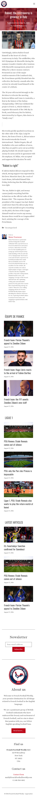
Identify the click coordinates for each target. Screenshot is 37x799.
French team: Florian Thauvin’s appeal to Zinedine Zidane (17, 341)
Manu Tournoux (15, 237)
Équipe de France (14, 316)
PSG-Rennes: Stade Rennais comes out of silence (15, 442)
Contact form (18, 774)
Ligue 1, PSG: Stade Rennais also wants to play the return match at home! (18, 504)
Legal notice (29, 794)
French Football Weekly (16, 794)
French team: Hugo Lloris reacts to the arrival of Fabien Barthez (17, 371)
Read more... (18, 731)
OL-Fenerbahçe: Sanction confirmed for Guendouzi (14, 547)
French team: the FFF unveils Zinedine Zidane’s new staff (16, 401)
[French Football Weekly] (4, 4)
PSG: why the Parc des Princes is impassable (18, 472)
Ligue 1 (9, 418)
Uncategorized (11, 228)
